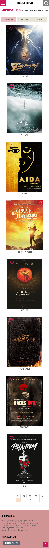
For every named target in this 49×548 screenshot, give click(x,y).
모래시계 (24, 76)
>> (42, 500)
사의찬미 (24, 135)
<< (6, 496)
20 (30, 500)
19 (24, 500)
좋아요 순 (24, 19)
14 (36, 496)
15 (42, 496)
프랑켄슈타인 (24, 369)
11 (18, 496)
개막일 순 (9, 19)
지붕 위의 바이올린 (24, 252)
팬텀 (24, 486)
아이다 (24, 193)
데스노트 (24, 310)
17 (12, 500)
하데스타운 (24, 427)
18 (18, 500)
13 (30, 496)
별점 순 (39, 19)
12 (24, 496)
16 (6, 500)
